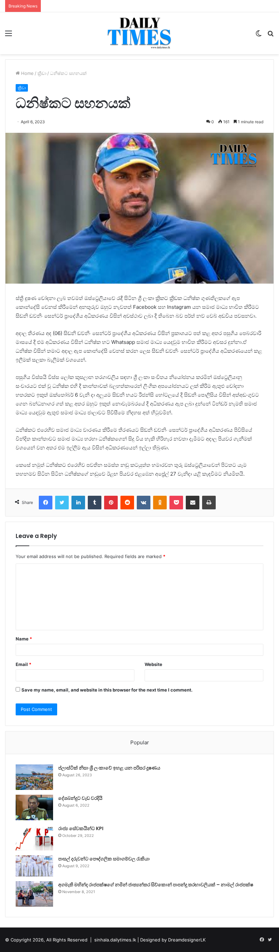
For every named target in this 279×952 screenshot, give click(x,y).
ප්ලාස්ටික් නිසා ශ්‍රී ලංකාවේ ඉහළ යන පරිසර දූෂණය (109, 767)
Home (27, 73)
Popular (139, 742)
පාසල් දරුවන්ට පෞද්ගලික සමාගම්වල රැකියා (104, 858)
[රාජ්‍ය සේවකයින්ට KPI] (34, 838)
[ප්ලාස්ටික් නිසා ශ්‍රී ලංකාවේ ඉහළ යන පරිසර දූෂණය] (34, 777)
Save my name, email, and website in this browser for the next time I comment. (107, 690)
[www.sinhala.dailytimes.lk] (139, 33)
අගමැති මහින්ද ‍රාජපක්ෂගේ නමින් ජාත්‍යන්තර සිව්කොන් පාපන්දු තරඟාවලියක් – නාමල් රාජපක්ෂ (155, 884)
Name (24, 638)
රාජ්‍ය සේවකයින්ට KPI (80, 828)
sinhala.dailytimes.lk (115, 939)
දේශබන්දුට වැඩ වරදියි (80, 798)
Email (23, 664)
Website (153, 664)
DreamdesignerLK (187, 939)
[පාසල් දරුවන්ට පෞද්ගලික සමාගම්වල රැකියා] (34, 865)
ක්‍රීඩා (41, 73)
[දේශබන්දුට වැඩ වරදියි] (34, 807)
